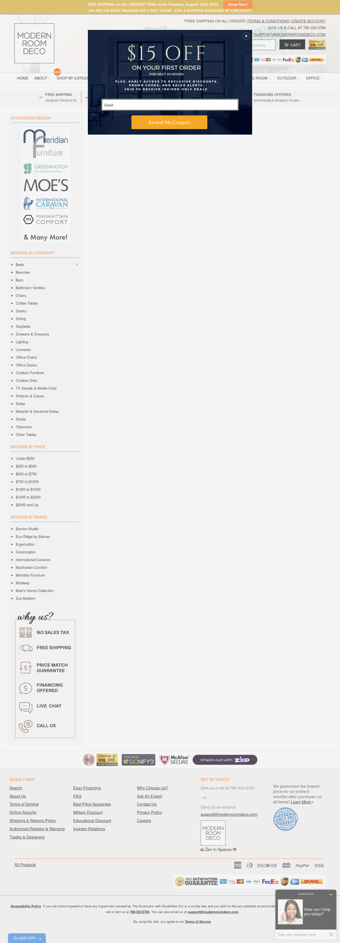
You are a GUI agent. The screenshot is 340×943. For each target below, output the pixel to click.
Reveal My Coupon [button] (169, 122)
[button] (246, 36)
